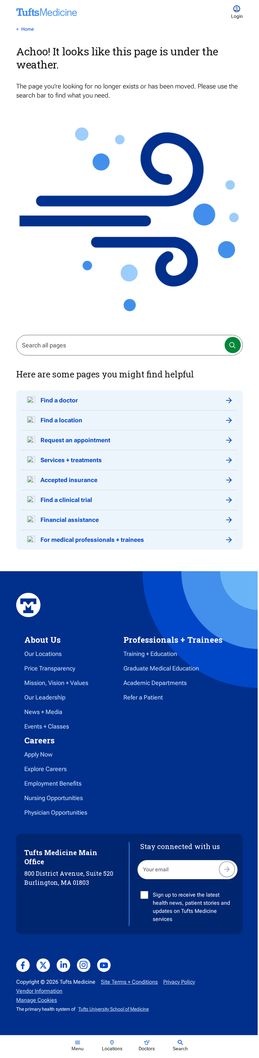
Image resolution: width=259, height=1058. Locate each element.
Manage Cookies (36, 1000)
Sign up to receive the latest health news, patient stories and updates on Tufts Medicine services (191, 907)
